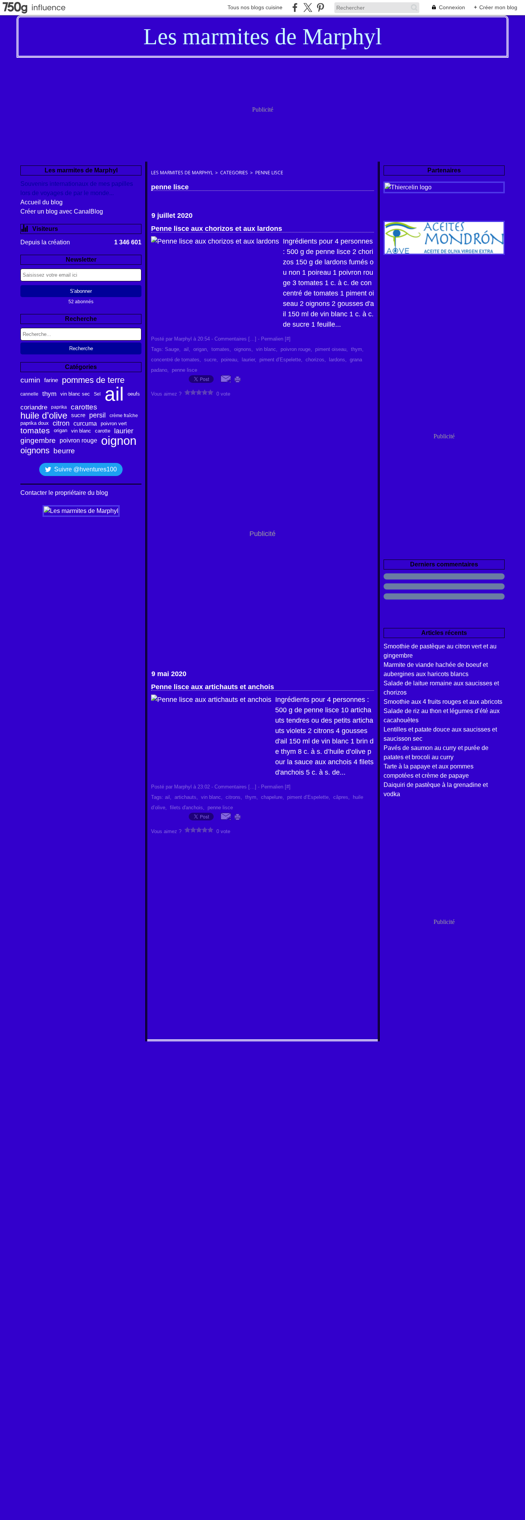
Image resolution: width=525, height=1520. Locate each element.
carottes (84, 407)
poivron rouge (78, 441)
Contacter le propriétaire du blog (64, 492)
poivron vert (114, 423)
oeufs (134, 394)
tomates (35, 431)
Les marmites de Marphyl (182, 172)
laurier (123, 431)
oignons (35, 450)
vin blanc (81, 430)
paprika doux (34, 423)
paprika (59, 407)
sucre (78, 415)
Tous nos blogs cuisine (255, 7)
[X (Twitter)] (307, 7)
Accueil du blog (41, 202)
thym (49, 394)
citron (61, 423)
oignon (118, 441)
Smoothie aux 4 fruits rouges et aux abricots (443, 701)
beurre (64, 450)
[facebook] (295, 7)
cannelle (29, 394)
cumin (30, 380)
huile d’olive (43, 415)
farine (51, 380)
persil (97, 415)
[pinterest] (320, 7)
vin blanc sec (75, 393)
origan (60, 430)
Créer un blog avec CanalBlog (61, 211)
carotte (102, 430)
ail (114, 394)
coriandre (33, 407)
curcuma (85, 424)
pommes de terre (93, 380)
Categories (234, 172)
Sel (97, 394)
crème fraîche (124, 415)
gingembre (38, 440)
